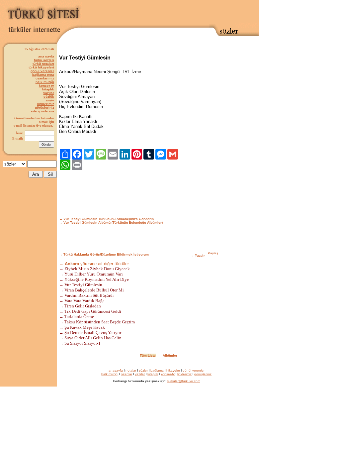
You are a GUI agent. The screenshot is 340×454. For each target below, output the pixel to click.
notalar (131, 370)
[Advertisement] (170, 12)
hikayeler (173, 370)
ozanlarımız (45, 78)
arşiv (50, 100)
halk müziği (45, 82)
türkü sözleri (44, 60)
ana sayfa (46, 56)
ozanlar (126, 374)
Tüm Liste (148, 355)
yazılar (48, 93)
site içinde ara (42, 111)
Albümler (170, 355)
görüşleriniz (44, 107)
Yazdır (200, 255)
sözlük (48, 96)
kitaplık (48, 89)
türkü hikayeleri (41, 67)
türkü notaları (43, 63)
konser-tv (46, 85)
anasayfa (116, 370)
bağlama (157, 370)
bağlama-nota (43, 74)
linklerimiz (45, 104)
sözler (143, 370)
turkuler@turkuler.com (183, 381)
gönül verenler (42, 71)
